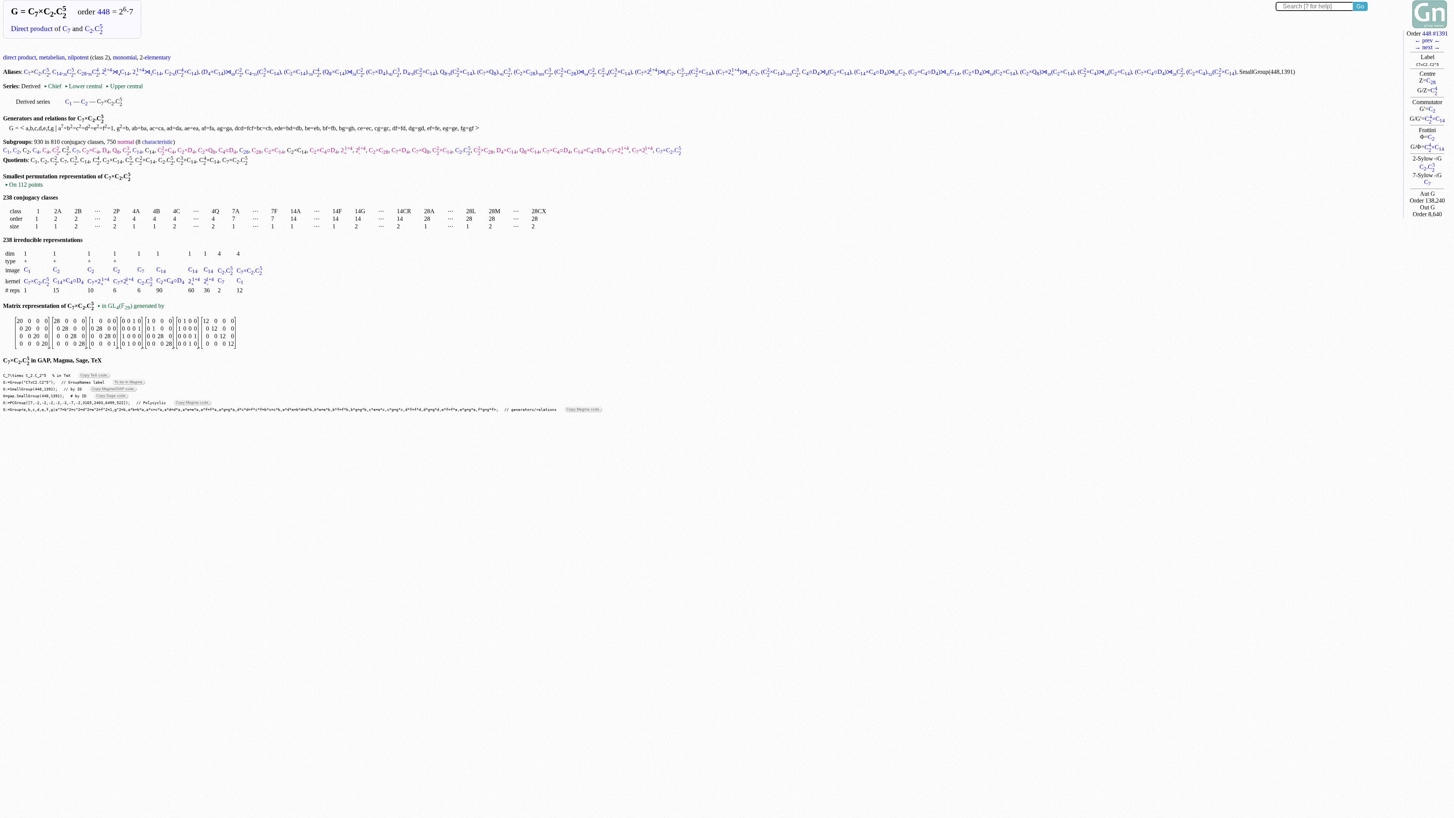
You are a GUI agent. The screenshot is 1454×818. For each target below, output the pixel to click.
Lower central (83, 86)
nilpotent (78, 57)
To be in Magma (128, 382)
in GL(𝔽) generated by (130, 306)
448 (103, 11)
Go (1360, 6)
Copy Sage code (111, 395)
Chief (53, 86)
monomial (125, 57)
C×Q (206, 150)
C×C (1435, 119)
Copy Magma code (192, 402)
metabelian (52, 57)
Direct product (32, 29)
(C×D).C (382, 72)
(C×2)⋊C (654, 72)
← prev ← (1427, 40)
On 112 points (24, 184)
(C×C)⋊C (574, 72)
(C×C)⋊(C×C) (1105, 72)
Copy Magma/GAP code (113, 389)
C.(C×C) (181, 72)
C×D (186, 150)
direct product (19, 57)
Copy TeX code (93, 375)
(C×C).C (302, 72)
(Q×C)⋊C (343, 72)
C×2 (618, 150)
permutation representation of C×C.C (78, 176)
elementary (158, 57)
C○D (227, 150)
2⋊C (115, 72)
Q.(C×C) (457, 72)
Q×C (530, 150)
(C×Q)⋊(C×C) (1047, 72)
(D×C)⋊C (221, 72)
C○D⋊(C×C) (826, 72)
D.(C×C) (420, 72)
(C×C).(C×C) (1211, 72)
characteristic (157, 142)
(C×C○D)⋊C (879, 72)
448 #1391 (1435, 33)
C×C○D (324, 150)
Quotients (15, 160)
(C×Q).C (493, 72)
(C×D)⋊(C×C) (990, 72)
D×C (506, 150)
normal (125, 142)
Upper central (124, 86)
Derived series (33, 101)
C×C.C (249, 270)
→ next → (1427, 47)
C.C (94, 29)
